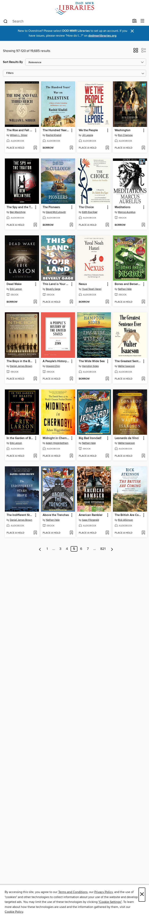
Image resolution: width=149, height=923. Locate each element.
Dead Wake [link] (14, 284)
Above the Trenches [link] (56, 515)
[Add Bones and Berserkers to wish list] (143, 302)
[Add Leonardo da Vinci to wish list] (143, 456)
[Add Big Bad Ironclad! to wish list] (107, 456)
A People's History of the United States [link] (56, 361)
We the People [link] (88, 130)
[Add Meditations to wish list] (143, 225)
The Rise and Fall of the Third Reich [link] (20, 130)
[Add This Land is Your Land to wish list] (71, 302)
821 (103, 549)
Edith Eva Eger (89, 212)
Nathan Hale (125, 289)
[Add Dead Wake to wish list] (35, 302)
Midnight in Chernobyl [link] (56, 438)
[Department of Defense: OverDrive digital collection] (74, 8)
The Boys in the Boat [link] (20, 361)
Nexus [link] (83, 284)
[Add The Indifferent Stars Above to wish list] (35, 533)
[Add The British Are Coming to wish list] (143, 533)
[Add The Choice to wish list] (107, 225)
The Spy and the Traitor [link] (20, 207)
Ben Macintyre (17, 212)
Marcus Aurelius (126, 212)
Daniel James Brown (21, 366)
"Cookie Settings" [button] (110, 902)
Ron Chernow (125, 135)
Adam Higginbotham (57, 443)
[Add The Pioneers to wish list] (71, 225)
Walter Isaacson (126, 366)
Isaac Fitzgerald (90, 520)
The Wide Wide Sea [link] (92, 361)
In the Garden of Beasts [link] (20, 438)
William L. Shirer (18, 135)
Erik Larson (16, 289)
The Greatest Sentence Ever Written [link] (128, 361)
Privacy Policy (103, 892)
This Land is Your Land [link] (56, 284)
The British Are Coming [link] (128, 515)
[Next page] (112, 549)
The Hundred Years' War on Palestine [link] (56, 130)
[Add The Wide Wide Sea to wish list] (107, 378)
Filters (10, 73)
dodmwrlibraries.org (102, 36)
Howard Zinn (53, 366)
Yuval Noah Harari (91, 289)
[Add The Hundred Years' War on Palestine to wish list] (71, 148)
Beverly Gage (53, 289)
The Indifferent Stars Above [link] (20, 515)
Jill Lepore (87, 135)
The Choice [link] (86, 207)
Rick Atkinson (125, 520)
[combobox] (66, 21)
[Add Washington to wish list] (143, 148)
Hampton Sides (90, 366)
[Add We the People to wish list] (107, 148)
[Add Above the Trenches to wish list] (71, 533)
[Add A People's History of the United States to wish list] (71, 378)
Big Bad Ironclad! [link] (90, 438)
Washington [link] (123, 130)
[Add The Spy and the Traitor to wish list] (35, 225)
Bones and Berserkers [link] (128, 284)
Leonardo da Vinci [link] (127, 438)
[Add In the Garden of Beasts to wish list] (35, 456)
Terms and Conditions (72, 892)
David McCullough (56, 212)
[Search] (5, 21)
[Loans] (134, 21)
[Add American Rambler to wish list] (107, 533)
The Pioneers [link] (51, 207)
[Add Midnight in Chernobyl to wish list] (71, 456)
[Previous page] (40, 549)
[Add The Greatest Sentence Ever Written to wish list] (143, 378)
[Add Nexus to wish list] (107, 302)
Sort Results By (13, 62)
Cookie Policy (14, 912)
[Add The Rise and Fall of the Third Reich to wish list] (35, 148)
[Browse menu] (142, 21)
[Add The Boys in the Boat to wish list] (35, 378)
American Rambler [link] (90, 515)
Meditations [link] (122, 207)
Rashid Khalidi (53, 135)
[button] (135, 51)
